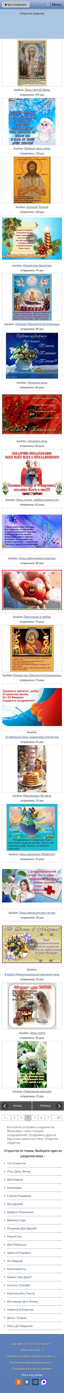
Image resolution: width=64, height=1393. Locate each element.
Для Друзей (15, 1204)
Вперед (45, 1106)
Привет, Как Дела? (19, 1277)
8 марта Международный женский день (32, 974)
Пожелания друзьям (37, 1091)
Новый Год (14, 1236)
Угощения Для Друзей (21, 1228)
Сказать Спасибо (18, 1285)
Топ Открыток (16, 1163)
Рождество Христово (37, 265)
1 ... (6, 1117)
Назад (17, 1106)
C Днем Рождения (19, 1195)
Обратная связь (30, 1350)
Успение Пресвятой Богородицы (37, 324)
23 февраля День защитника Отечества (32, 737)
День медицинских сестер (37, 913)
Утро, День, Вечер (19, 1171)
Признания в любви (37, 617)
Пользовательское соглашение (32, 1368)
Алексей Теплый (37, 207)
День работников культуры (37, 558)
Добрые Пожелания (20, 1212)
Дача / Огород (16, 1317)
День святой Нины (37, 90)
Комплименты (16, 1269)
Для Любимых (16, 1244)
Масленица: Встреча (37, 796)
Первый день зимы (37, 148)
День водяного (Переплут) (37, 854)
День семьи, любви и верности (37, 500)
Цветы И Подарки (19, 1252)
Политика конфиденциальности (30, 1362)
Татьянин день (37, 382)
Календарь (14, 1187)
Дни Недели (15, 1179)
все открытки (15, 4)
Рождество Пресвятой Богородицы (37, 675)
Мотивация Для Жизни (22, 1301)
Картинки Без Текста (21, 1293)
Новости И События (20, 1309)
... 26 (57, 1117)
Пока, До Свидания (20, 1326)
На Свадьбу (15, 1261)
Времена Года (16, 1220)
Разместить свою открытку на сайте (30, 1356)
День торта (37, 1033)
